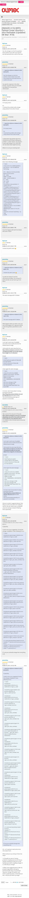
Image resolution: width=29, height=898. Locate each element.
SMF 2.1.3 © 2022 (11, 896)
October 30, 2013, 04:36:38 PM (9, 433)
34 (22, 882)
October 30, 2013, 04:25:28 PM (9, 340)
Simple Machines (18, 896)
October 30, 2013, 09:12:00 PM (9, 521)
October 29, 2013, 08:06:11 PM (9, 227)
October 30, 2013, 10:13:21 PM (9, 665)
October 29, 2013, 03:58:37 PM (9, 67)
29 (13, 882)
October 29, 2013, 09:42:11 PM (9, 246)
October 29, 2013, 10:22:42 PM (9, 311)
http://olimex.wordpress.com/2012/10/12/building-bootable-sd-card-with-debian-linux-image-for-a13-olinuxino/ (12, 351)
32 (19, 882)
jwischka (5, 62)
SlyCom (4, 43)
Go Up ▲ (20, 894)
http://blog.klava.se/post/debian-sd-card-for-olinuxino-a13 (12, 394)
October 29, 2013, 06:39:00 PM (9, 120)
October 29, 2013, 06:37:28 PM (9, 100)
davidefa (5, 405)
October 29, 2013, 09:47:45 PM (9, 264)
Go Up (2, 882)
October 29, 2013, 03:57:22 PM (9, 49)
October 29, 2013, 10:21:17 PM (9, 293)
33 (21, 882)
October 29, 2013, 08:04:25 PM (9, 159)
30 (15, 882)
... (12, 882)
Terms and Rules (13, 894)
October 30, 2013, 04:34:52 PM (9, 408)
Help (8, 894)
